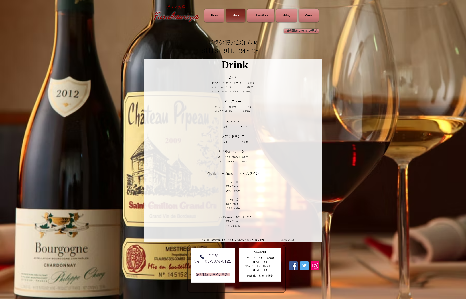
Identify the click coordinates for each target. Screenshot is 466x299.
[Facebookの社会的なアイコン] (293, 265)
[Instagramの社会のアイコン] (315, 265)
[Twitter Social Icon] (304, 265)
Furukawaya (175, 16)
